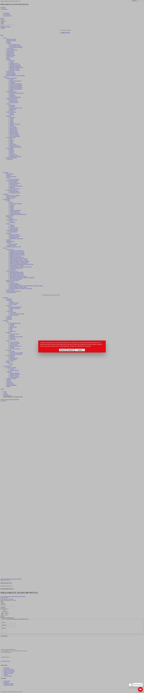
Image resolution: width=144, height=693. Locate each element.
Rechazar (62, 350)
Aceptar (80, 350)
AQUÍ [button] (45, 346)
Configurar (70, 350)
